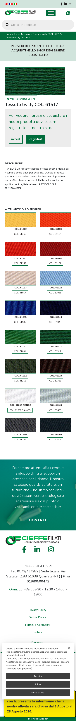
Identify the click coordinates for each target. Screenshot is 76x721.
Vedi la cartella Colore (22, 98)
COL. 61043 (55, 322)
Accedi (15, 139)
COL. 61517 (55, 34)
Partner (37, 632)
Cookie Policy (37, 617)
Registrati (36, 139)
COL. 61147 (20, 263)
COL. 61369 (20, 234)
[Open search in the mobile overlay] (38, 25)
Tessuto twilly (40, 34)
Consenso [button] (37, 643)
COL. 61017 (20, 292)
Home (9, 34)
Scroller (44, 718)
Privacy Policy (37, 610)
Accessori (26, 34)
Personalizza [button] (37, 692)
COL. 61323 (55, 380)
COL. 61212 (20, 380)
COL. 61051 (20, 351)
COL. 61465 (55, 410)
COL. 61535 (20, 322)
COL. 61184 (55, 234)
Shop (16, 34)
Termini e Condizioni (37, 625)
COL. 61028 (55, 292)
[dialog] (38, 671)
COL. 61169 (55, 263)
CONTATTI (38, 520)
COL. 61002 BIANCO (20, 410)
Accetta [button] (38, 676)
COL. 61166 (20, 439)
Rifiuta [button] (37, 684)
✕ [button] (69, 648)
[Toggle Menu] (51, 13)
